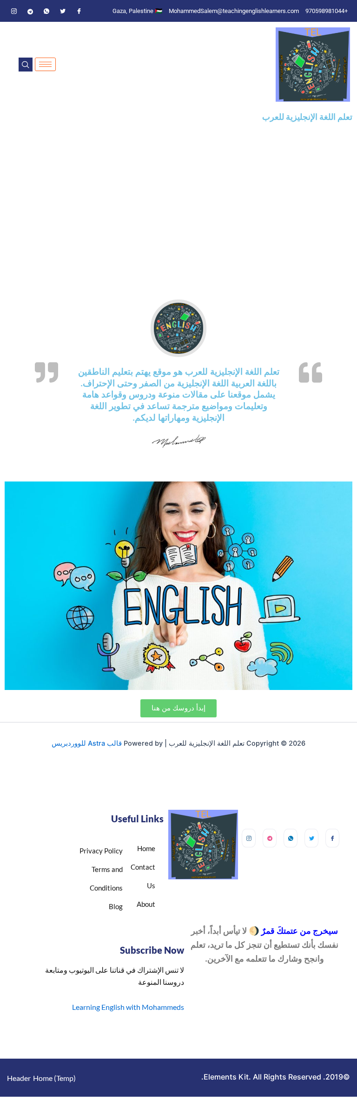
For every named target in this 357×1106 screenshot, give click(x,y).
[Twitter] (63, 11)
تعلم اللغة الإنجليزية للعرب (307, 117)
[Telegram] (30, 11)
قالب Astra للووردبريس (87, 743)
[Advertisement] (178, 202)
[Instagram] (14, 11)
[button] (26, 65)
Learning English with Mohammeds (128, 1006)
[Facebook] (79, 11)
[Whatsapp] (46, 11)
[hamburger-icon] (45, 64)
